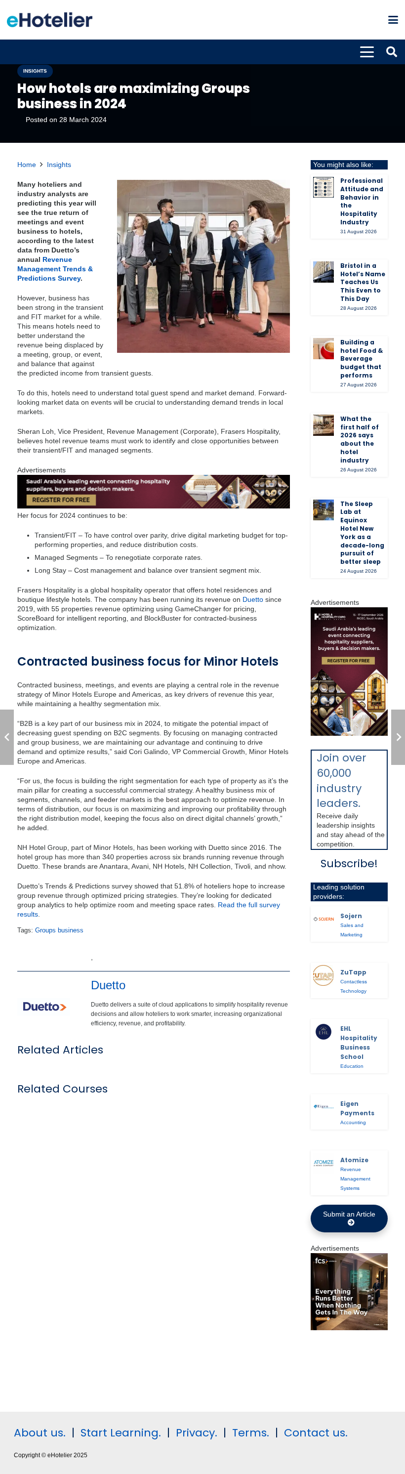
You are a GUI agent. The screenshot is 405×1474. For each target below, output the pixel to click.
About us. (40, 1432)
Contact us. (316, 1432)
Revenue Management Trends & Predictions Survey (55, 268)
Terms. (250, 1432)
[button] (393, 20)
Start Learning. (119, 1432)
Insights (59, 164)
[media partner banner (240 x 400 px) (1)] (349, 733)
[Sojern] (323, 919)
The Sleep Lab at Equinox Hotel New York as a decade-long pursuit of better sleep (362, 533)
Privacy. (196, 1432)
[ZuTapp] (323, 975)
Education (352, 1066)
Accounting (353, 1122)
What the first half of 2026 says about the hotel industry (359, 439)
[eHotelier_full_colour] (49, 19)
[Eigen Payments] (323, 1106)
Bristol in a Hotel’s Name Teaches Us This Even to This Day (362, 282)
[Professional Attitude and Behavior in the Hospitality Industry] (323, 187)
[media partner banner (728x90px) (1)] (153, 506)
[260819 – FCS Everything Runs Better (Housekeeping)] (349, 1328)
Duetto (253, 599)
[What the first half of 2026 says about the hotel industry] (323, 425)
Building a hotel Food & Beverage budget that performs (361, 358)
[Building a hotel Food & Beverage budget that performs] (323, 348)
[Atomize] (323, 1163)
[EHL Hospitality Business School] (323, 1031)
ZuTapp (353, 972)
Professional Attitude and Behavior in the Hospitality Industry (361, 201)
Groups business (59, 930)
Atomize (354, 1160)
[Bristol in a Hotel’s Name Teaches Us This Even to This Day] (323, 271)
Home (26, 164)
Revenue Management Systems (355, 1179)
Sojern (351, 916)
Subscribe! (349, 863)
